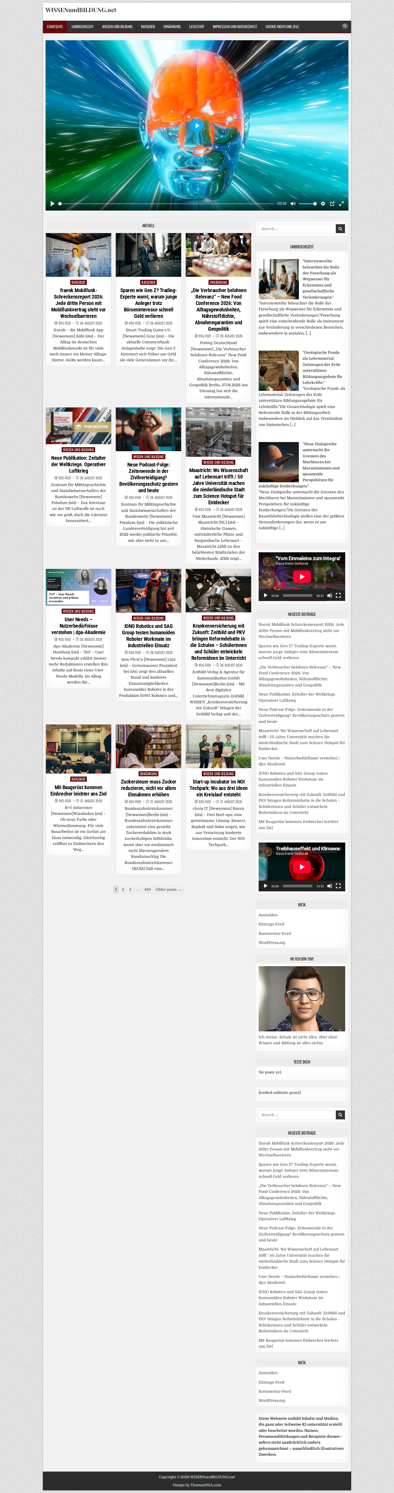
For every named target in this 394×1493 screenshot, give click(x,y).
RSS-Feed (65, 323)
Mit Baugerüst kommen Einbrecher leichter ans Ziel (78, 790)
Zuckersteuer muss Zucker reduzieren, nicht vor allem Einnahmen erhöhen (148, 788)
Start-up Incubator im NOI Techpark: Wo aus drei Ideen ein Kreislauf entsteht (218, 788)
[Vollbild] (338, 595)
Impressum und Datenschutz (235, 26)
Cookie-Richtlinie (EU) (282, 26)
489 (147, 889)
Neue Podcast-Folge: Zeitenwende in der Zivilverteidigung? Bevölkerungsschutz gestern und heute (148, 477)
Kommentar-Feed (275, 933)
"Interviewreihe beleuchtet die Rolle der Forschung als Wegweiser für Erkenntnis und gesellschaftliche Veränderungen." (321, 279)
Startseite (55, 26)
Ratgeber (148, 26)
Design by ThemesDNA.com (197, 1485)
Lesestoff (196, 26)
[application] (302, 576)
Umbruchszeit (83, 26)
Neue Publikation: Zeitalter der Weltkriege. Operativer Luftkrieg (78, 464)
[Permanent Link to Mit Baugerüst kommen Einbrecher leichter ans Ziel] (78, 749)
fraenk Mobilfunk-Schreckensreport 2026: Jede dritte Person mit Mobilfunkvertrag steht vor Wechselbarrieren (78, 303)
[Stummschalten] (329, 595)
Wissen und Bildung (117, 26)
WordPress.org (272, 942)
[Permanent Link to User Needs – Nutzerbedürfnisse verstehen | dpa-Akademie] (78, 587)
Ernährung (172, 26)
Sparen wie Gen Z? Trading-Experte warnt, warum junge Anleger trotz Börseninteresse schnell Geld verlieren (148, 303)
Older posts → (168, 889)
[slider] (166, 203)
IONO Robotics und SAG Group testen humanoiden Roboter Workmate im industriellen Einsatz (148, 636)
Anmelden (268, 915)
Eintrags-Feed (271, 924)
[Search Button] (345, 26)
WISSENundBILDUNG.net (81, 10)
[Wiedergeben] (265, 595)
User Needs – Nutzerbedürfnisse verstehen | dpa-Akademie (78, 625)
